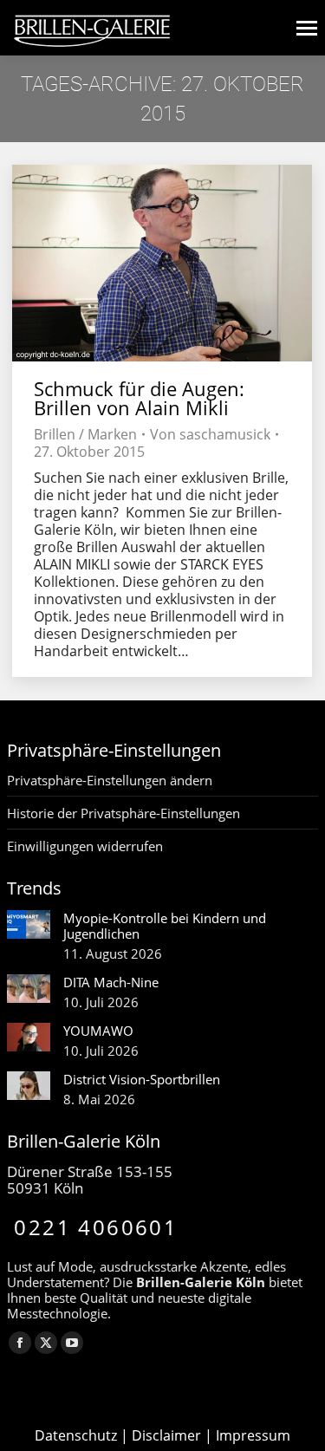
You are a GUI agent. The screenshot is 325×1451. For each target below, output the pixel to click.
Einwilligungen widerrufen (85, 846)
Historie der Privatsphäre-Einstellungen (123, 813)
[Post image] (28, 924)
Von (210, 434)
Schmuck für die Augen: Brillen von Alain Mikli (139, 397)
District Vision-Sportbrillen (141, 1079)
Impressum (253, 1435)
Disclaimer (166, 1435)
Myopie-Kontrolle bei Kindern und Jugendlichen (164, 925)
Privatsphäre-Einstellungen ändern (109, 780)
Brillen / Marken (85, 434)
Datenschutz (76, 1435)
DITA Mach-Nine (111, 982)
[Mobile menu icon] (307, 28)
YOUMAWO (98, 1030)
